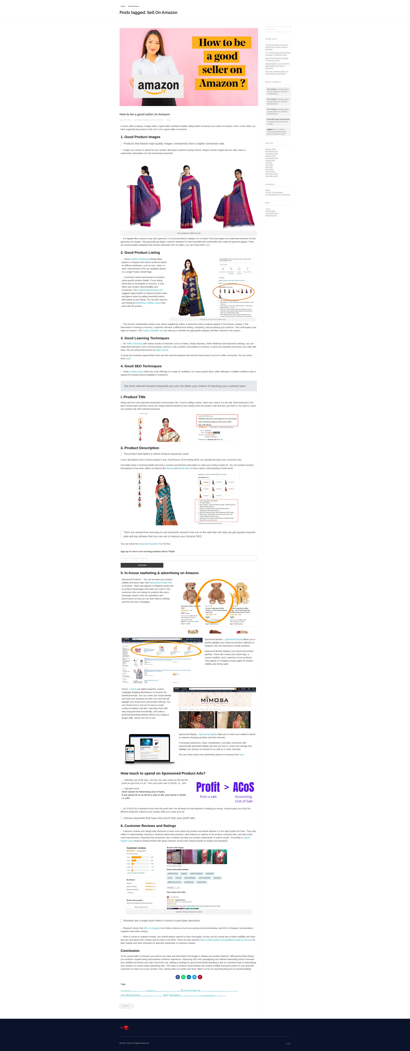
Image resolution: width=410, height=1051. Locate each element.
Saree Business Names (147, 996)
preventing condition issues (148, 303)
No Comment (158, 120)
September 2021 (271, 158)
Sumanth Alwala (143, 120)
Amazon (125, 990)
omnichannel (230, 991)
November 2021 (271, 154)
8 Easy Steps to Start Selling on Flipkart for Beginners (278, 91)
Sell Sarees (171, 995)
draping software (160, 991)
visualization (208, 995)
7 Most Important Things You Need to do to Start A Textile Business (276, 47)
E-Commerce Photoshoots (277, 195)
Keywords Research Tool (151, 544)
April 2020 (269, 169)
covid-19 (143, 991)
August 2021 (270, 160)
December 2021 (271, 151)
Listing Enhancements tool (150, 290)
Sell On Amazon (157, 996)
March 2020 (270, 172)
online (236, 991)
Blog (168, 120)
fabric (214, 991)
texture (195, 996)
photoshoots (130, 995)
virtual (199, 996)
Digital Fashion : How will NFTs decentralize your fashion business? (277, 66)
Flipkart (219, 991)
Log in (267, 209)
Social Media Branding (186, 996)
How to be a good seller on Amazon (145, 114)
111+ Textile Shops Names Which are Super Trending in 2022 (276, 131)
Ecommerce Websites (207, 991)
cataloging (134, 991)
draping (150, 990)
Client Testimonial (274, 192)
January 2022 (270, 149)
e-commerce (176, 991)
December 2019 (271, 174)
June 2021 (269, 165)
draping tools (169, 991)
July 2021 (268, 163)
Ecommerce (190, 990)
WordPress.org (271, 216)
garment (223, 991)
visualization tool (221, 996)
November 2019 (271, 176)
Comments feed (271, 213)
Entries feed (270, 211)
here (208, 245)
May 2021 (269, 167)
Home (123, 6)
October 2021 (270, 156)
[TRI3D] (124, 1027)
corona (139, 991)
